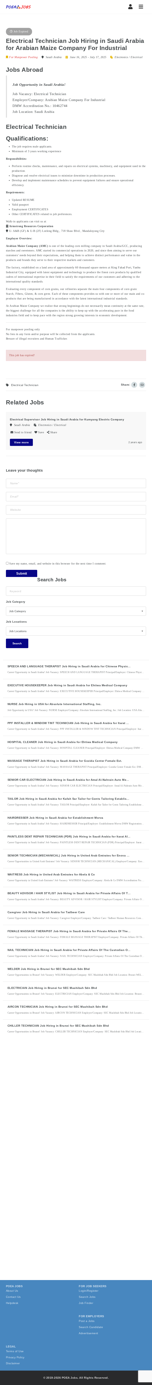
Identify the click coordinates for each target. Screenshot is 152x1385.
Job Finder (86, 1303)
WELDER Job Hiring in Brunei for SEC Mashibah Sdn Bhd (49, 969)
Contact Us (13, 1296)
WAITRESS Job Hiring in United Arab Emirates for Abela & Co (51, 874)
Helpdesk (12, 1303)
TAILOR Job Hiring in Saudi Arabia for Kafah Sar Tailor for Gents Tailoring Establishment (72, 798)
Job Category (15, 601)
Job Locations (16, 621)
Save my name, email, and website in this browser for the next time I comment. (57, 563)
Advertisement (88, 1333)
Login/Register (88, 1290)
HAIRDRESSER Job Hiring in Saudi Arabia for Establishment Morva (55, 817)
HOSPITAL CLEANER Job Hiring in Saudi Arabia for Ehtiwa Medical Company (63, 742)
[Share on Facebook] (134, 385)
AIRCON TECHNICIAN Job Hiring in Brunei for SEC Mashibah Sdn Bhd (58, 1006)
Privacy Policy (15, 1357)
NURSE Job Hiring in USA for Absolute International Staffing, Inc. (55, 704)
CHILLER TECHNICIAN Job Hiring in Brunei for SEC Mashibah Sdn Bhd (58, 1025)
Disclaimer (13, 1363)
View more (21, 442)
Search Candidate (91, 1327)
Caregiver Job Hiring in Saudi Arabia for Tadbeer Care (46, 912)
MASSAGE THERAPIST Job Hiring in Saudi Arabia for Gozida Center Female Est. (65, 760)
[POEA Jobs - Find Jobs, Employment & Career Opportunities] (18, 7)
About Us (12, 1290)
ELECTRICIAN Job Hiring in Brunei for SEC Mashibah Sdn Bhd (52, 987)
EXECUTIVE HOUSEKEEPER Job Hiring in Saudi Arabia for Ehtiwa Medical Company (67, 685)
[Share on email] (142, 385)
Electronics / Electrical (128, 57)
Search (17, 643)
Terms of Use (15, 1351)
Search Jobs (87, 1296)
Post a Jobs (87, 1321)
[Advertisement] (35, 1109)
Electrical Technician (25, 385)
